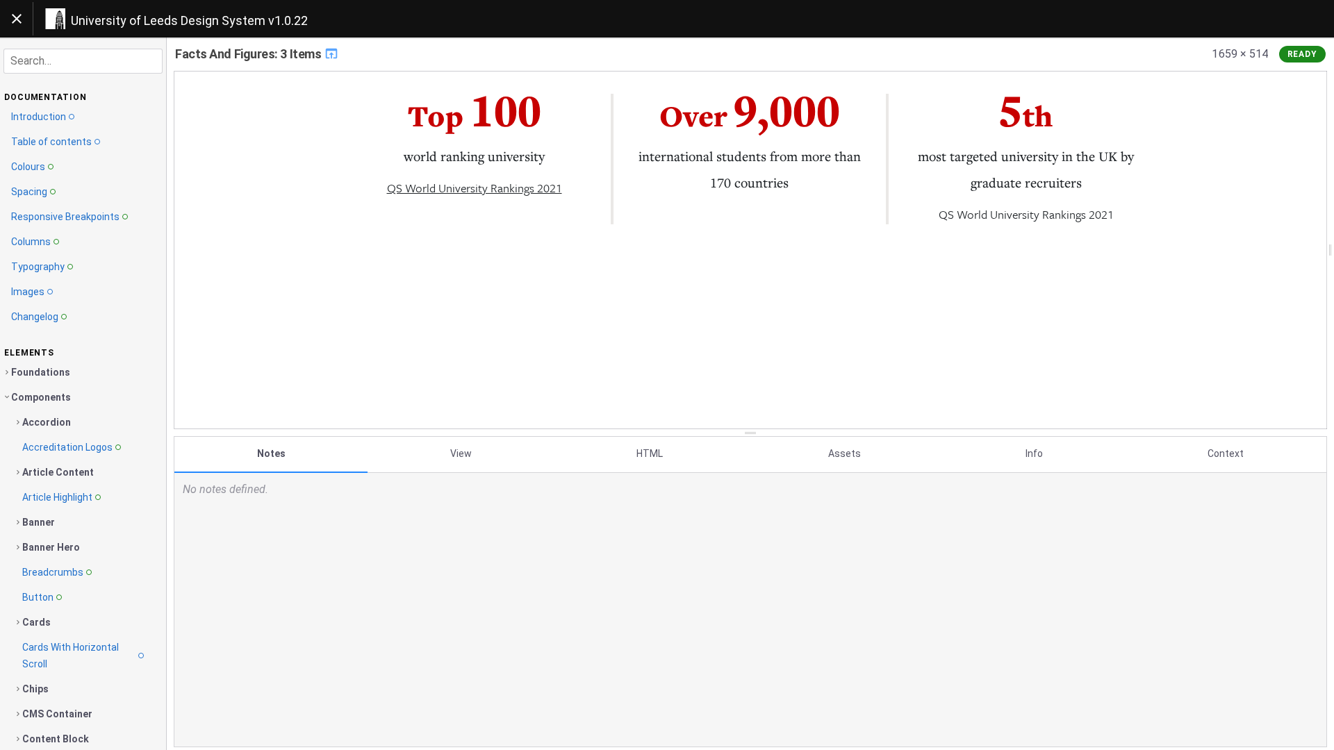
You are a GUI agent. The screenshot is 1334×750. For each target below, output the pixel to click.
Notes (271, 453)
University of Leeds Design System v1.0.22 (189, 20)
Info (1034, 453)
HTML (649, 453)
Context (1226, 453)
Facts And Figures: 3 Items (249, 54)
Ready (1302, 54)
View (461, 453)
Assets (844, 453)
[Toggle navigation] (16, 18)
